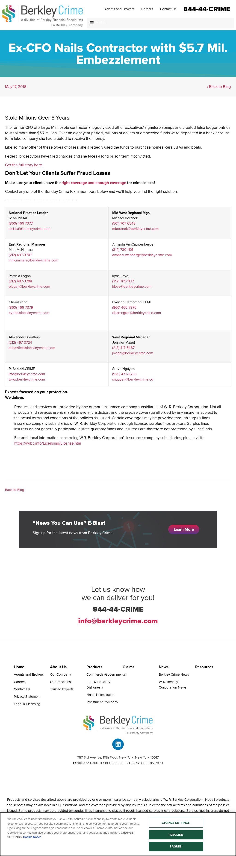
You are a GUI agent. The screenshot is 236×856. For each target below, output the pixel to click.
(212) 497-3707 (20, 255)
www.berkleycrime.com (27, 379)
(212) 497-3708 (20, 281)
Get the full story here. (24, 165)
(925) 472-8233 (124, 374)
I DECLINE (176, 835)
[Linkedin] (118, 744)
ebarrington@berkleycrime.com (136, 312)
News (163, 667)
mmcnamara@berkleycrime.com (33, 260)
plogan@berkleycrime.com (29, 286)
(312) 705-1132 (123, 281)
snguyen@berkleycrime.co (132, 379)
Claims (128, 667)
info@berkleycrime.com (27, 374)
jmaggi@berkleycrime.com (132, 353)
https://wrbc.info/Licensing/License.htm (47, 443)
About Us (58, 667)
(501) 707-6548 (124, 223)
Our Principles (60, 681)
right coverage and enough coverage (94, 183)
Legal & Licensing (27, 703)
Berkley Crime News (174, 674)
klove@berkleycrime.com (131, 286)
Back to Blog (14, 489)
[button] (100, 23)
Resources (204, 667)
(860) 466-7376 (124, 307)
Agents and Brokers (119, 9)
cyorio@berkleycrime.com (29, 312)
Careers (147, 9)
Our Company (60, 674)
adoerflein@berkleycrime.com (32, 347)
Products (94, 667)
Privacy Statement (27, 696)
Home (19, 667)
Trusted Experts (62, 689)
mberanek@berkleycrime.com (135, 228)
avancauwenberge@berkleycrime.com (142, 255)
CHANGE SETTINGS (176, 823)
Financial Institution (100, 694)
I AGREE (176, 846)
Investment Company (102, 702)
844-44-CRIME (206, 8)
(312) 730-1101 (122, 249)
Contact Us (168, 9)
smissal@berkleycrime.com (29, 228)
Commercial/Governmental (106, 674)
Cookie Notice (32, 837)
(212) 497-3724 (20, 342)
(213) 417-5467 (123, 347)
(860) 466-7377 (21, 223)
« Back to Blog (218, 87)
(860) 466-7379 (21, 307)
